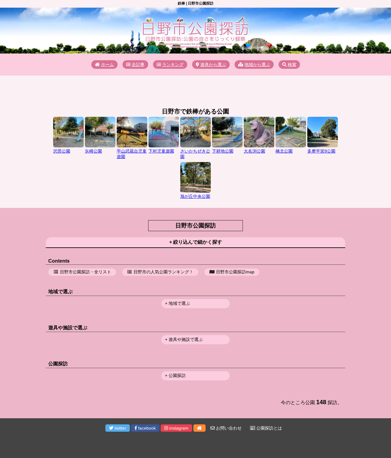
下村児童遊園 (161, 151)
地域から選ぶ (257, 64)
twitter (119, 428)
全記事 (138, 64)
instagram (178, 428)
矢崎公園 (93, 151)
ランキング (173, 64)
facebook (146, 428)
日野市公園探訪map (235, 271)
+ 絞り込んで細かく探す (195, 242)
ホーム (107, 64)
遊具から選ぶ (213, 64)
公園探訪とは (268, 428)
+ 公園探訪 (175, 375)
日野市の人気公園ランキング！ (163, 271)
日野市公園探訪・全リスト (85, 271)
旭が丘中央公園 (195, 196)
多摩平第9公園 (321, 151)
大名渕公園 (254, 151)
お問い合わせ (228, 428)
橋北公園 (284, 151)
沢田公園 (61, 151)
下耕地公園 (222, 151)
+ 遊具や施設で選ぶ (184, 339)
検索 (292, 64)
